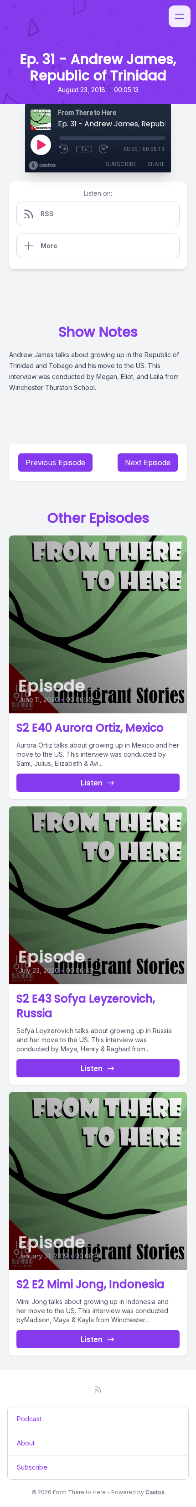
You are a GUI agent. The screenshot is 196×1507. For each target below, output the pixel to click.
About (26, 1443)
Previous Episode (55, 462)
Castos (155, 1492)
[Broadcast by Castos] (42, 165)
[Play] (41, 145)
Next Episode (147, 462)
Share (156, 164)
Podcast (29, 1419)
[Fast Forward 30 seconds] (104, 149)
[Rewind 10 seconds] (64, 149)
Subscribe (121, 164)
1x (84, 149)
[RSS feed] (98, 1389)
